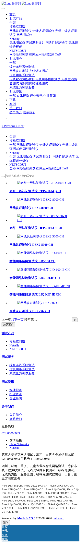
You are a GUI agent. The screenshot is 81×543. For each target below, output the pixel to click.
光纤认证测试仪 (50, 144)
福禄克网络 (17, 140)
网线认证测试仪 (28, 144)
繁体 (5, 522)
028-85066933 (11, 433)
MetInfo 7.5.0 (26, 518)
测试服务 (8, 356)
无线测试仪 (24, 156)
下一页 (19, 319)
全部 (12, 22)
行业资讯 (15, 394)
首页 (12, 14)
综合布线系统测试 (22, 365)
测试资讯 (8, 381)
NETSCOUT (17, 164)
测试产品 (8, 333)
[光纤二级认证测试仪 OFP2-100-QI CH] (44, 220)
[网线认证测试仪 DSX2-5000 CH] (40, 236)
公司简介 (15, 414)
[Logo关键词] (40, 4)
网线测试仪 (31, 149)
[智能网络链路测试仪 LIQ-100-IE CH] (43, 269)
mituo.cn (58, 518)
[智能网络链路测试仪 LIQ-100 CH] (41, 253)
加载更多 (8, 324)
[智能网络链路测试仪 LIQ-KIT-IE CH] (43, 286)
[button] (9, 126)
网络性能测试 (26, 168)
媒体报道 (15, 390)
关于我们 (8, 406)
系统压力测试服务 (22, 373)
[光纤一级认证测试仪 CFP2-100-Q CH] (44, 183)
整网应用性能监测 (48, 168)
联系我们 (15, 419)
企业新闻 (15, 398)
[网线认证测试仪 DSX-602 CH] (39, 303)
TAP (65, 168)
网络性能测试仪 (64, 156)
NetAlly (14, 152)
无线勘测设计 (42, 156)
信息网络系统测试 (22, 369)
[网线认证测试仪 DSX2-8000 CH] (40, 199)
